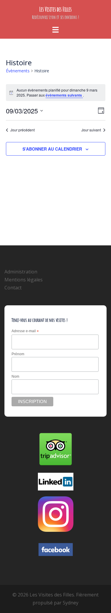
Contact (13, 287)
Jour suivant (91, 130)
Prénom (18, 354)
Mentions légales (23, 279)
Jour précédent (22, 130)
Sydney (70, 602)
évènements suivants (64, 95)
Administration (20, 271)
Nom (15, 376)
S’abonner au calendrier (52, 149)
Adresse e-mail (25, 331)
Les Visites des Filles (55, 9)
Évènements (18, 71)
